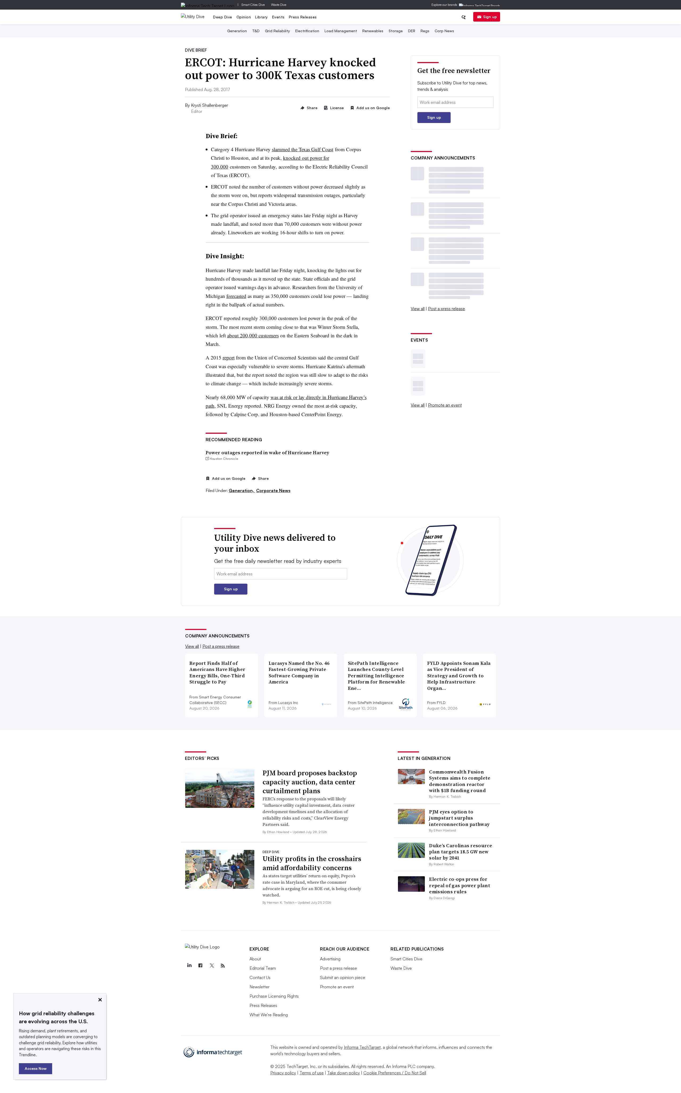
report (229, 357)
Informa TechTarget (362, 1047)
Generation (237, 30)
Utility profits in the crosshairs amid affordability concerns (312, 863)
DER (411, 30)
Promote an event (445, 405)
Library (261, 17)
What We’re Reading (269, 1014)
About (255, 958)
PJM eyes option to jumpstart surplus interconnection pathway (459, 818)
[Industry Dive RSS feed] (222, 965)
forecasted (236, 296)
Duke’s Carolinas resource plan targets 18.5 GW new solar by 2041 (460, 851)
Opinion (243, 17)
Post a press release (446, 308)
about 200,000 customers (253, 335)
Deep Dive (222, 17)
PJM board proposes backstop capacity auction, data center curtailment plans (310, 782)
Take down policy (343, 1072)
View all (418, 308)
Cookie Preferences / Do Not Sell (394, 1072)
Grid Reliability (277, 30)
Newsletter (259, 986)
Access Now (36, 1068)
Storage (396, 30)
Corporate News (273, 490)
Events (278, 17)
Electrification (307, 30)
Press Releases (303, 17)
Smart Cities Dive (253, 5)
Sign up (490, 16)
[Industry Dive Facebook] (200, 965)
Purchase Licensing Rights (274, 996)
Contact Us (260, 977)
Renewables (372, 30)
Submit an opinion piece (342, 977)
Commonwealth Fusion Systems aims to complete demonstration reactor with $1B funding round (459, 781)
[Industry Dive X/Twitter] (211, 965)
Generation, (242, 490)
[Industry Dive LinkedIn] (189, 965)
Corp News (444, 30)
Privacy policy (283, 1072)
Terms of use (312, 1072)
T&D (256, 30)
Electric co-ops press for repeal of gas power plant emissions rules (459, 885)
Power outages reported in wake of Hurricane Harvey (267, 452)
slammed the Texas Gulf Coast (302, 149)
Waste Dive (278, 5)
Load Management (341, 30)
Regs (425, 30)
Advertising (330, 958)
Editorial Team (263, 968)
